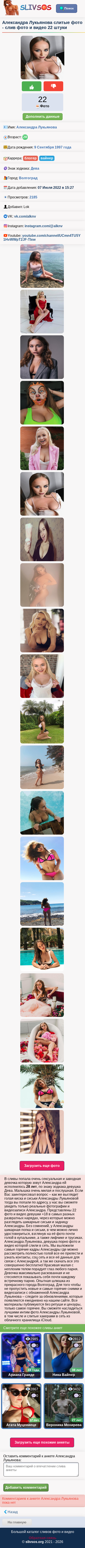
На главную (17, 1522)
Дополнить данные (43, 116)
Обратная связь (42, 1538)
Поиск (69, 8)
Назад (13, 1512)
